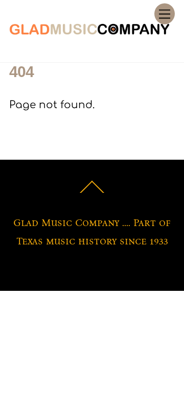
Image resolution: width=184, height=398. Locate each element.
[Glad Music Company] (89, 31)
